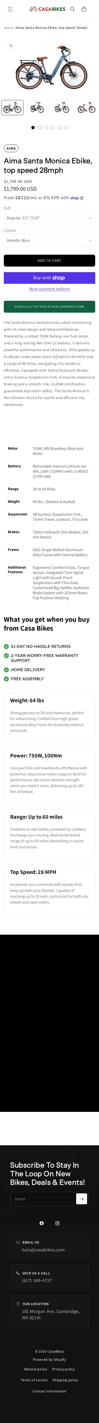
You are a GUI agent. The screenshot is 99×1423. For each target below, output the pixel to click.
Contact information (49, 1391)
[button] (10, 9)
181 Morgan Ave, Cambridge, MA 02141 (51, 1314)
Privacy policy (63, 1369)
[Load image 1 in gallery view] (12, 107)
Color (9, 230)
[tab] (33, 127)
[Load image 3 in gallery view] (62, 107)
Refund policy (35, 1369)
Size (7, 208)
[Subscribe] (81, 1198)
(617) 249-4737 (37, 1280)
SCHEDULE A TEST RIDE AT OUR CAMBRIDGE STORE (49, 306)
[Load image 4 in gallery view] (86, 107)
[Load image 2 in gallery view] (37, 107)
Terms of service (34, 1380)
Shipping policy (65, 1380)
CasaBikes (55, 1351)
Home (9, 27)
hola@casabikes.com (43, 1250)
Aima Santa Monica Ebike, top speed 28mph (52, 27)
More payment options (49, 288)
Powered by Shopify (49, 1359)
